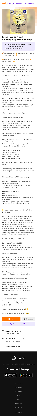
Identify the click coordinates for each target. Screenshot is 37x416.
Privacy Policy (18, 403)
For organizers (19, 383)
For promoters (18, 391)
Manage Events (29, 3)
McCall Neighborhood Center (15, 339)
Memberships (18, 387)
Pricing (18, 395)
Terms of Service (18, 407)
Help (18, 399)
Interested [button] (29, 319)
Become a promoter (29, 364)
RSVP (12, 319)
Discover (19, 3)
